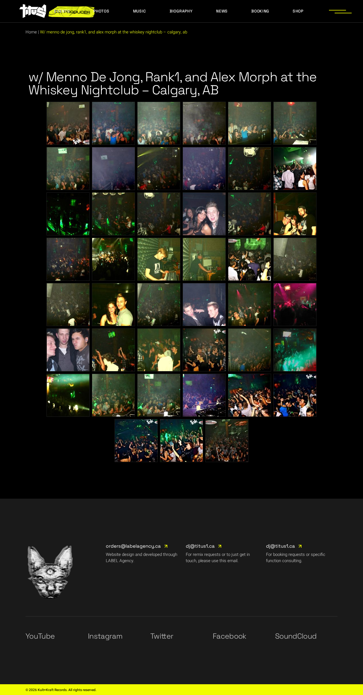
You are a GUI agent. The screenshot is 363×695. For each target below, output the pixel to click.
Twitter (161, 636)
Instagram (105, 636)
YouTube (40, 636)
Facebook (229, 636)
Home (31, 32)
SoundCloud (296, 636)
